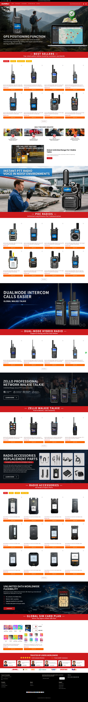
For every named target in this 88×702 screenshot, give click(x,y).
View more (44, 577)
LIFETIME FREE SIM (4, 685)
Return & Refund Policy (62, 688)
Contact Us (31, 685)
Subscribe (62, 678)
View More (44, 121)
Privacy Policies (61, 685)
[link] (38, 4)
